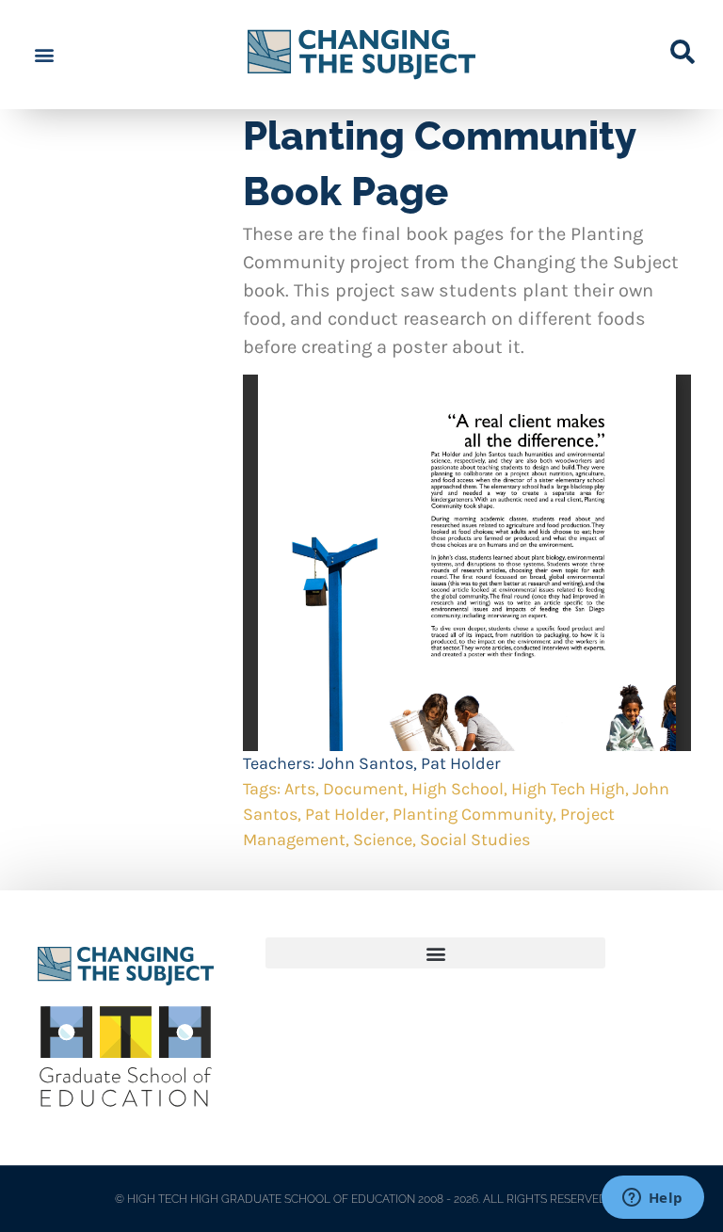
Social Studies (475, 839)
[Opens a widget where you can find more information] (652, 1199)
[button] (43, 55)
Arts (299, 788)
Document (363, 788)
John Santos (365, 763)
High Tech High (568, 788)
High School (457, 788)
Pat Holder (461, 763)
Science (382, 839)
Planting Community (473, 814)
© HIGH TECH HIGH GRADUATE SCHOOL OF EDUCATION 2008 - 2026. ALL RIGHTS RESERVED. (362, 1199)
